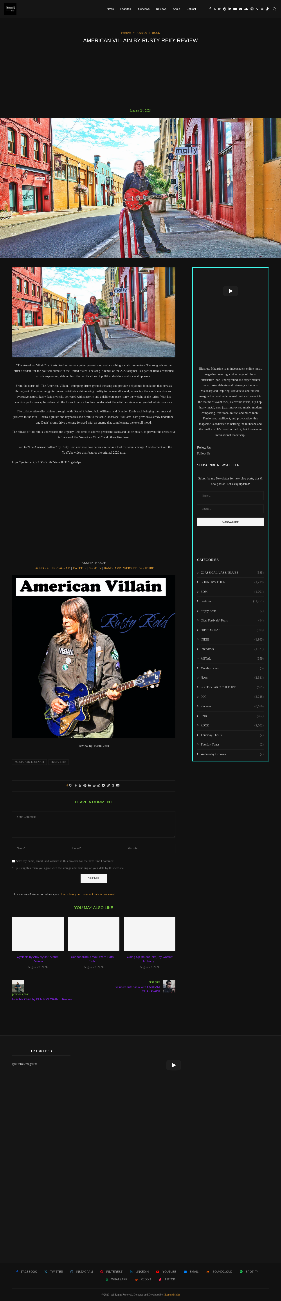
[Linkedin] (230, 9)
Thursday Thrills (232, 735)
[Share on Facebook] (76, 785)
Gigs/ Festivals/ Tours (232, 620)
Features (125, 9)
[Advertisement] (140, 76)
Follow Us (203, 453)
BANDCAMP (112, 568)
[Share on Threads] (113, 786)
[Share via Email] (117, 785)
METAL (232, 658)
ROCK (232, 725)
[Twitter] (214, 9)
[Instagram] (219, 9)
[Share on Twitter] (80, 786)
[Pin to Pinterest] (84, 785)
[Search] (274, 9)
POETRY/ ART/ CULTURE (232, 687)
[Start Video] (230, 291)
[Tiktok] (267, 9)
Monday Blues (232, 668)
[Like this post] (70, 785)
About (176, 9)
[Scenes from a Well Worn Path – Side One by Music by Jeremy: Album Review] (94, 934)
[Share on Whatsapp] (98, 785)
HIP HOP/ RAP (232, 630)
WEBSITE (130, 568)
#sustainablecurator (29, 762)
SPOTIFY (95, 568)
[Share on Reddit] (94, 785)
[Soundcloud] (246, 9)
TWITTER (79, 568)
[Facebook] (210, 9)
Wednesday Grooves (232, 754)
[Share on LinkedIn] (89, 785)
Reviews (161, 9)
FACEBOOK (42, 568)
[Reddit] (262, 9)
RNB (232, 716)
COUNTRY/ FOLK (232, 582)
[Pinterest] (224, 9)
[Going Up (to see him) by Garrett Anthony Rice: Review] (149, 934)
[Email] (240, 9)
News (110, 9)
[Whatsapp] (257, 9)
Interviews (143, 9)
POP (232, 696)
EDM (232, 591)
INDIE (232, 639)
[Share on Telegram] (103, 785)
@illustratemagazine (24, 1064)
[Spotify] (252, 9)
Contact (191, 9)
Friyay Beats (232, 610)
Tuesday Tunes (232, 744)
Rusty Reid (58, 762)
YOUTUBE (146, 568)
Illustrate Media (172, 1294)
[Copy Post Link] (108, 785)
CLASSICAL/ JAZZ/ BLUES (232, 572)
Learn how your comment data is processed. (88, 894)
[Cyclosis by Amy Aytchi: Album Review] (38, 934)
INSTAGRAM (61, 568)
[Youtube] (235, 9)
